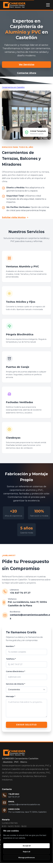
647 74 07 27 (14, 797)
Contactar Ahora (26, 73)
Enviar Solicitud (26, 725)
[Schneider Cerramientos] (14, 5)
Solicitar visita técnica (14, 217)
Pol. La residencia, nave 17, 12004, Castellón (27, 812)
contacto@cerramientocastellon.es (24, 804)
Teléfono (11, 659)
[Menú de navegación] (48, 5)
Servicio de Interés (15, 684)
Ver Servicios (26, 64)
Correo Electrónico (15, 671)
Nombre (10, 646)
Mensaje (10, 696)
